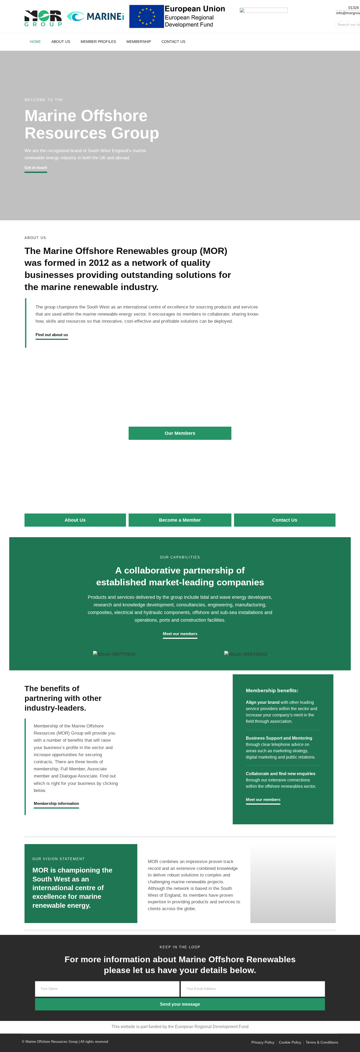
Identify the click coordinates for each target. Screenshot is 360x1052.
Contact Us (173, 42)
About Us (60, 42)
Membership (139, 42)
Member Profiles (98, 42)
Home (35, 42)
